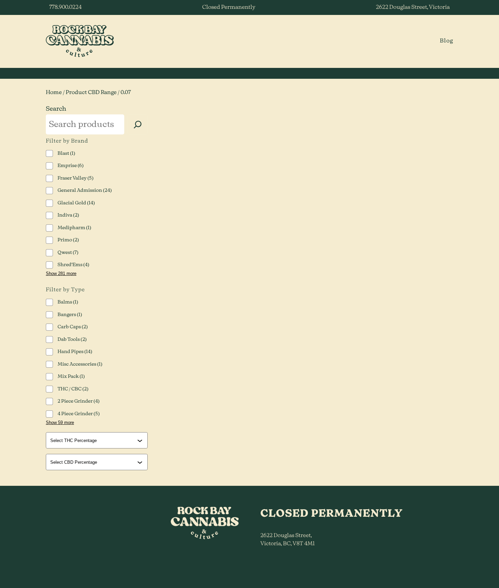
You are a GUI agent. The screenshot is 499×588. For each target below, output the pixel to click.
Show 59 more (60, 422)
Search (56, 109)
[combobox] (97, 440)
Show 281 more (61, 273)
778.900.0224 (65, 7)
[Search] (138, 124)
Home (54, 92)
